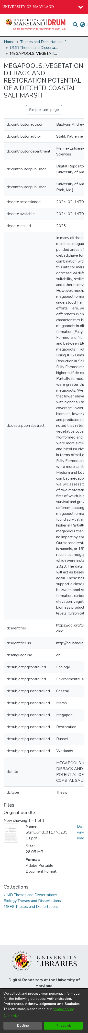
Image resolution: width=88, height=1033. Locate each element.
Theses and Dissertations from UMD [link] (44, 41)
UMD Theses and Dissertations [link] (34, 47)
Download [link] (80, 832)
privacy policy (63, 1009)
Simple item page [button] (44, 109)
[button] (36, 24)
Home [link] (9, 41)
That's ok (63, 1025)
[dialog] (44, 1011)
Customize (11, 1015)
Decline (23, 1025)
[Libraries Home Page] (44, 961)
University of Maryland (28, 7)
